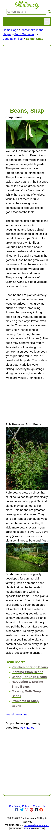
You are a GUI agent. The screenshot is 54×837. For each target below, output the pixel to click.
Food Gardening (25, 34)
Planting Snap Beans (27, 672)
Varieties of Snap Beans (30, 667)
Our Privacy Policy (19, 806)
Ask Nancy (27, 727)
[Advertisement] (27, 75)
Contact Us (39, 806)
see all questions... (18, 714)
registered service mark (36, 825)
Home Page (10, 29)
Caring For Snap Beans (29, 677)
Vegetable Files (13, 38)
